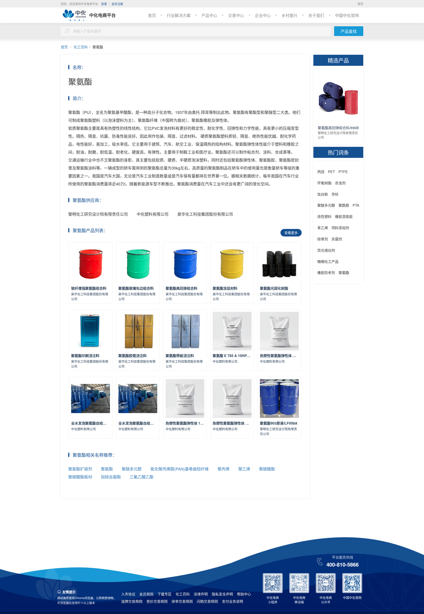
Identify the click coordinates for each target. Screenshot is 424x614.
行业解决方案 (179, 15)
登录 (104, 4)
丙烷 (320, 171)
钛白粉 (322, 194)
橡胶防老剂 (326, 272)
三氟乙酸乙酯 (141, 477)
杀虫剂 (340, 182)
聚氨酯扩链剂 (80, 469)
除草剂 (322, 239)
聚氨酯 (107, 469)
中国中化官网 (347, 15)
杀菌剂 (336, 239)
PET (331, 171)
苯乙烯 (322, 227)
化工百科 (81, 46)
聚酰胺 (344, 205)
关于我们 (316, 15)
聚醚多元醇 (132, 469)
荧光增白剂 (326, 250)
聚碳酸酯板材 (80, 477)
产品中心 (209, 15)
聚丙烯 (223, 469)
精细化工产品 (328, 261)
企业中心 (263, 15)
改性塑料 (324, 216)
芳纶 (335, 194)
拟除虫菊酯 (111, 477)
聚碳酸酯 (267, 469)
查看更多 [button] (291, 232)
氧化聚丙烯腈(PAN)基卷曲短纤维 (179, 469)
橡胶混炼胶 (344, 216)
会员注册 (117, 4)
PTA (356, 205)
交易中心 (236, 15)
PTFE (343, 171)
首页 (360, 4)
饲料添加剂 (340, 227)
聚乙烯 (244, 469)
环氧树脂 (324, 182)
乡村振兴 (289, 15)
